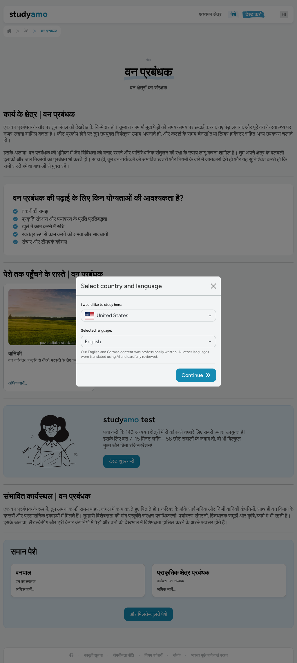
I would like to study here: (101, 304)
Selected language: (96, 330)
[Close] (213, 286)
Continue (192, 375)
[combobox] (148, 315)
